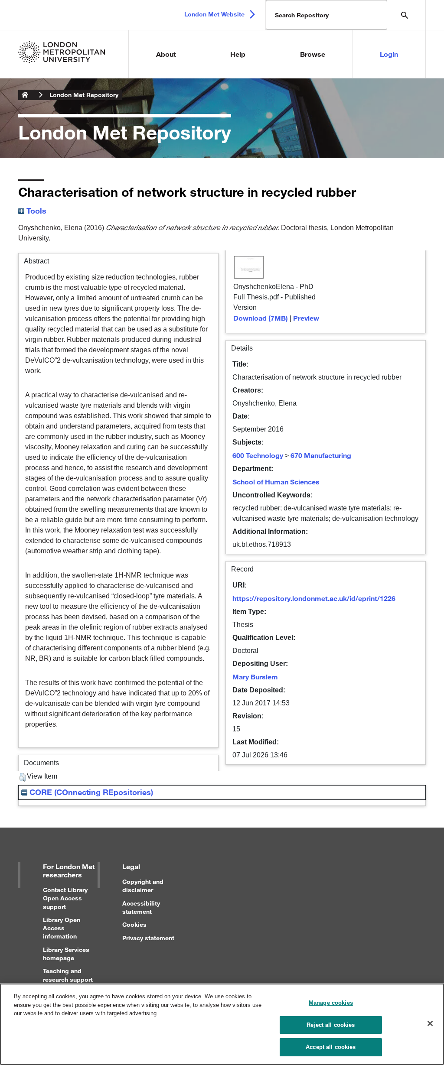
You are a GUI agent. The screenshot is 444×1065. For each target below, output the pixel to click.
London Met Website (214, 14)
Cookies (134, 924)
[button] (22, 777)
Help (237, 54)
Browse (312, 54)
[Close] (430, 1023)
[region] (222, 1024)
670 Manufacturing (321, 455)
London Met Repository (83, 94)
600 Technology (257, 455)
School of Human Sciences (276, 481)
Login (389, 54)
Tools (35, 210)
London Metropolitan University (25, 95)
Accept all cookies (331, 1047)
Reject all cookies (331, 1025)
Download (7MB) (260, 318)
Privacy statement (148, 938)
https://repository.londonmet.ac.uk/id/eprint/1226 (313, 598)
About (166, 54)
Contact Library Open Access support (65, 898)
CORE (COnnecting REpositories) (90, 792)
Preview (306, 318)
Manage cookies (331, 1003)
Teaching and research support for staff (68, 979)
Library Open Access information (61, 928)
